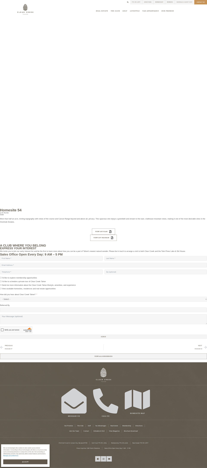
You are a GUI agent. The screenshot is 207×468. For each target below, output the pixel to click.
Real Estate (102, 11)
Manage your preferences (10, 455)
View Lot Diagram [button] (101, 238)
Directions (148, 2)
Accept (25, 462)
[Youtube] (109, 458)
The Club (115, 11)
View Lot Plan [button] (101, 232)
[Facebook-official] (97, 458)
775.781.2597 (136, 2)
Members (170, 2)
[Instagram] (103, 458)
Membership (159, 2)
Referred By (5, 305)
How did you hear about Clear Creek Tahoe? (17, 294)
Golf (125, 11)
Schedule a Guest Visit (184, 2)
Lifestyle (135, 11)
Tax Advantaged (150, 11)
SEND (103, 336)
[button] (128, 2)
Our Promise (168, 11)
